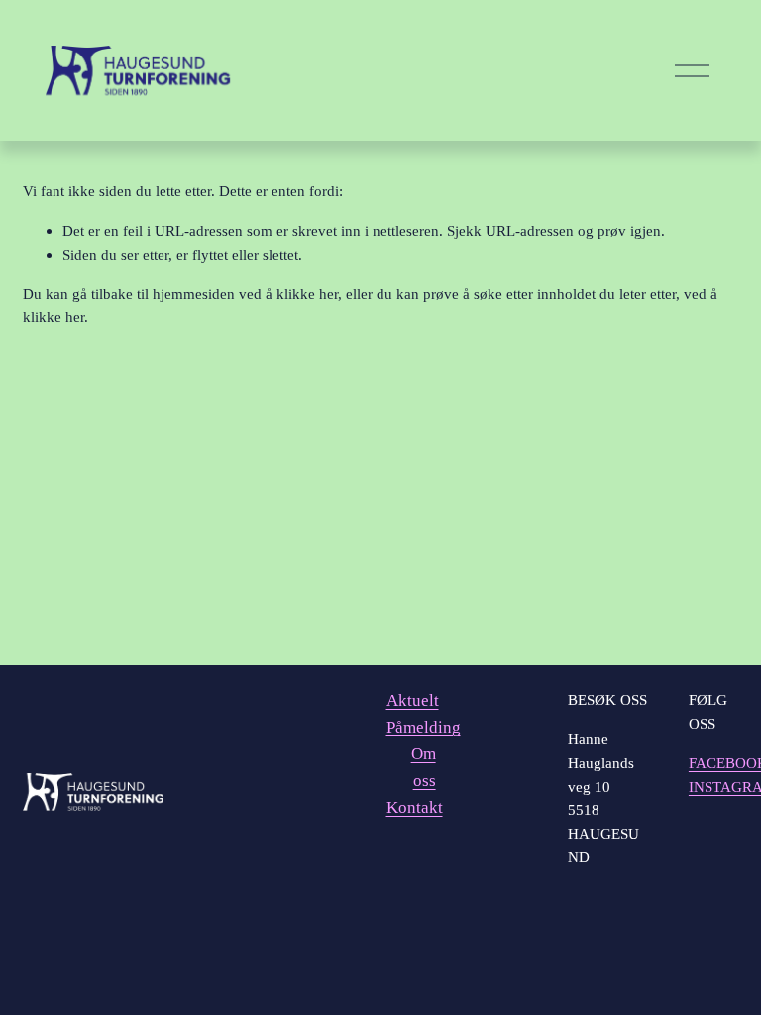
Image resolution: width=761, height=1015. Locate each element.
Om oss (423, 767)
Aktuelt (412, 700)
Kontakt (414, 807)
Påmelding (423, 727)
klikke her (307, 293)
